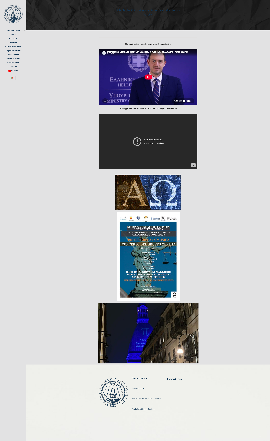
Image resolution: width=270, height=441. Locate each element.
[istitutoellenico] (13, 14)
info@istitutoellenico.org (147, 409)
